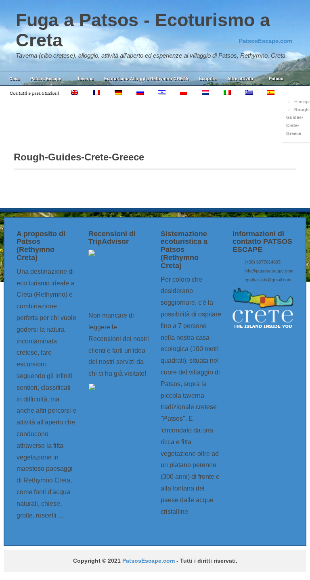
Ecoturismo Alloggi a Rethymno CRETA (146, 78)
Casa (14, 78)
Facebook (264, 30)
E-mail (253, 30)
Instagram (275, 30)
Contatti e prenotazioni (34, 92)
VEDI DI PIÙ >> (183, 527)
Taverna (85, 78)
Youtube (286, 30)
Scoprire (208, 78)
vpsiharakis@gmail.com (268, 279)
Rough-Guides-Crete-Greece (79, 157)
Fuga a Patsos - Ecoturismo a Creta (143, 30)
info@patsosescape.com (269, 270)
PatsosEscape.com (148, 561)
